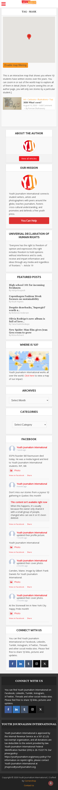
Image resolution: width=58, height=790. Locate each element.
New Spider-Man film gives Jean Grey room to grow (28, 331)
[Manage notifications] (50, 783)
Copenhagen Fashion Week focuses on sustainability (25, 297)
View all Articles (29, 158)
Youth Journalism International (32, 447)
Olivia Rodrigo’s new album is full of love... (27, 320)
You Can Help (29, 220)
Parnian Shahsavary (36, 108)
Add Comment (45, 105)
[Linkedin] (20, 663)
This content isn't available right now (29, 502)
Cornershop (30, 780)
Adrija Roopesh (18, 290)
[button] (29, 37)
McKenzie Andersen (20, 313)
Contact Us (29, 785)
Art (24, 99)
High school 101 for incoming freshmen (27, 286)
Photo (17, 470)
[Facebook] (12, 663)
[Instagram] (36, 663)
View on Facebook (16, 475)
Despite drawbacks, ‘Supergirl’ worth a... (27, 309)
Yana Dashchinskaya (20, 324)
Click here (29, 375)
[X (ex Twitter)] (44, 663)
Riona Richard (18, 335)
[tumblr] (28, 663)
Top (51, 99)
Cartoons (32, 99)
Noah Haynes (17, 301)
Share (29, 475)
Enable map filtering (15, 65)
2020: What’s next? (32, 102)
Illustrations (43, 99)
